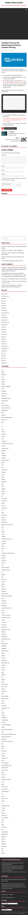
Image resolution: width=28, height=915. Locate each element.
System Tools (4, 786)
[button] (26, 9)
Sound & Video (4, 767)
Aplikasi (3, 384)
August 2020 (4, 324)
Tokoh (2, 801)
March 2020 (4, 334)
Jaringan (3, 574)
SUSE (2, 782)
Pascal (2, 703)
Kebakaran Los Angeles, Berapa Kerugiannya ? (12, 250)
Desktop (3, 458)
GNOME (3, 517)
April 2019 (3, 341)
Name (3, 166)
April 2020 (3, 332)
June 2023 (3, 303)
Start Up (3, 774)
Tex (2, 793)
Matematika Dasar (5, 639)
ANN (2, 377)
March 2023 (4, 310)
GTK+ (2, 529)
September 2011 (5, 348)
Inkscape (3, 555)
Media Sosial (4, 643)
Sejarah (3, 755)
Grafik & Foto (4, 522)
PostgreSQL (4, 717)
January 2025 (4, 293)
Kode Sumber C (5, 593)
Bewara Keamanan (5, 408)
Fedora (3, 493)
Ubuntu (3, 813)
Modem (3, 658)
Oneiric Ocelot (4, 684)
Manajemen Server (5, 629)
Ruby (2, 748)
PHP (2, 710)
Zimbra (3, 853)
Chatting (3, 434)
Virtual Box (3, 827)
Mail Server (4, 627)
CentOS (3, 431)
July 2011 (3, 353)
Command (3, 441)
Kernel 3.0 (3, 589)
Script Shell (3, 751)
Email (2, 170)
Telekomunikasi (5, 791)
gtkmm (3, 531)
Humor (3, 548)
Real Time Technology (6, 729)
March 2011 (4, 363)
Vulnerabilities (4, 832)
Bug (2, 422)
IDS (2, 550)
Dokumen (3, 472)
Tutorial (3, 808)
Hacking (3, 536)
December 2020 (5, 322)
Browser (3, 415)
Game (2, 512)
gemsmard (3, 279)
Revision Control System (7, 741)
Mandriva (3, 631)
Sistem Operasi (4, 763)
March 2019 (4, 343)
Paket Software (5, 698)
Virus (2, 829)
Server (2, 760)
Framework (4, 508)
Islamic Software (5, 567)
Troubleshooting (5, 805)
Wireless (3, 841)
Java (2, 577)
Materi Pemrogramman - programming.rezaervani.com (14, 871)
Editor (2, 477)
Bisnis (2, 412)
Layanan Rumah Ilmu (6, 608)
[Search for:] (14, 238)
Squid (2, 772)
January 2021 (4, 320)
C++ (2, 427)
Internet (3, 562)
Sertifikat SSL (4, 758)
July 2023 (3, 301)
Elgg (2, 484)
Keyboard (3, 591)
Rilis (2, 743)
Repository (3, 739)
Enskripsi (3, 489)
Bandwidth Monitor (5, 398)
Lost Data (3, 622)
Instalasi (3, 558)
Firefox (3, 503)
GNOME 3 (3, 520)
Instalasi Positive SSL (10, 128)
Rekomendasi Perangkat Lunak (8, 734)
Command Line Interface (7, 443)
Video (2, 824)
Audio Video (4, 393)
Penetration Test (5, 708)
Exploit (3, 491)
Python (3, 727)
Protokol (3, 722)
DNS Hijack (4, 469)
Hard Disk (3, 541)
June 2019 (3, 336)
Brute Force (4, 419)
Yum (2, 848)
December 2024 (5, 296)
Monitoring (4, 660)
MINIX (2, 653)
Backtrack (3, 396)
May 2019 (3, 339)
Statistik (3, 777)
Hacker (3, 534)
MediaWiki (3, 646)
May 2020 (3, 329)
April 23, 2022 (5, 50)
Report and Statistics (6, 736)
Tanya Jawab (4, 789)
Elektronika (4, 481)
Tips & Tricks (4, 798)
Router (3, 746)
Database (3, 450)
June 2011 (3, 355)
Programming (4, 720)
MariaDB (3, 634)
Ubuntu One (4, 815)
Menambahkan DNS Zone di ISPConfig (17, 279)
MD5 (2, 641)
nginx (2, 672)
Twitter (3, 810)
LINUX (2, 612)
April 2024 (3, 298)
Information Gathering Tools (8, 553)
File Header (4, 498)
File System (4, 500)
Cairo (2, 429)
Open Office (4, 686)
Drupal (3, 474)
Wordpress (3, 846)
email (2, 486)
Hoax (2, 546)
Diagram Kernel (5, 460)
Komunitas (3, 601)
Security (3, 753)
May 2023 (3, 305)
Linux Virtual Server (5, 617)
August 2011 (4, 351)
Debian (3, 453)
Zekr (2, 851)
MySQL (3, 667)
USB (2, 822)
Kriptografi (3, 605)
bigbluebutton (4, 410)
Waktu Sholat (4, 834)
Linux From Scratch (5, 615)
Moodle (3, 665)
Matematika (4, 636)
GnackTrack (4, 515)
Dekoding (3, 455)
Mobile (3, 655)
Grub (2, 527)
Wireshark (3, 844)
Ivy (2, 572)
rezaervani (12, 50)
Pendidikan (3, 705)
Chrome (3, 436)
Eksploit (3, 479)
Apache (3, 379)
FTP (2, 510)
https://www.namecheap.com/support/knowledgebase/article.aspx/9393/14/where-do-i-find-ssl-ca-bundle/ (15, 120)
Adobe (2, 372)
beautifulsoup (4, 400)
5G (2, 369)
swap (2, 784)
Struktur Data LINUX (6, 779)
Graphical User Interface (7, 524)
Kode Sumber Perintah (6, 596)
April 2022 (3, 315)
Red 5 (2, 731)
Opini (2, 693)
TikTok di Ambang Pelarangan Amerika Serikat (12, 260)
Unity (2, 820)
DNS (2, 465)
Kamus (3, 584)
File (2, 496)
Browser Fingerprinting (6, 417)
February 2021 (4, 317)
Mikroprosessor (5, 651)
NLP (2, 677)
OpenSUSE (3, 691)
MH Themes (22, 913)
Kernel (2, 586)
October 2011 (4, 346)
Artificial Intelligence (6, 386)
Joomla (3, 581)
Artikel (2, 388)
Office (2, 681)
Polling (3, 715)
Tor (2, 803)
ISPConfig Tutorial (5, 570)
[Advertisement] (14, 26)
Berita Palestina (5, 405)
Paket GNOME (4, 696)
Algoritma (3, 374)
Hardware (3, 543)
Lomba (3, 620)
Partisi (2, 701)
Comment (3, 155)
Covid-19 (3, 446)
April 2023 (3, 308)
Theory (3, 796)
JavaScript (3, 579)
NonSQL (3, 679)
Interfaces (3, 560)
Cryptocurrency (4, 448)
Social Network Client (6, 765)
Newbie (3, 670)
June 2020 (3, 327)
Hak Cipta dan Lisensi (6, 539)
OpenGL (3, 689)
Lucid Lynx (3, 624)
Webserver (3, 836)
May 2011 (3, 358)
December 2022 (5, 312)
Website (3, 174)
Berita (2, 403)
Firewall (3, 505)
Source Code (4, 770)
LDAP (2, 610)
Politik (2, 712)
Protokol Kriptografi (6, 724)
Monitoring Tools (5, 662)
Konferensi (3, 603)
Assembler (3, 391)
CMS (2, 438)
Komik (2, 598)
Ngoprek (3, 674)
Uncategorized (4, 817)
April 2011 (3, 360)
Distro (2, 462)
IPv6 (2, 565)
